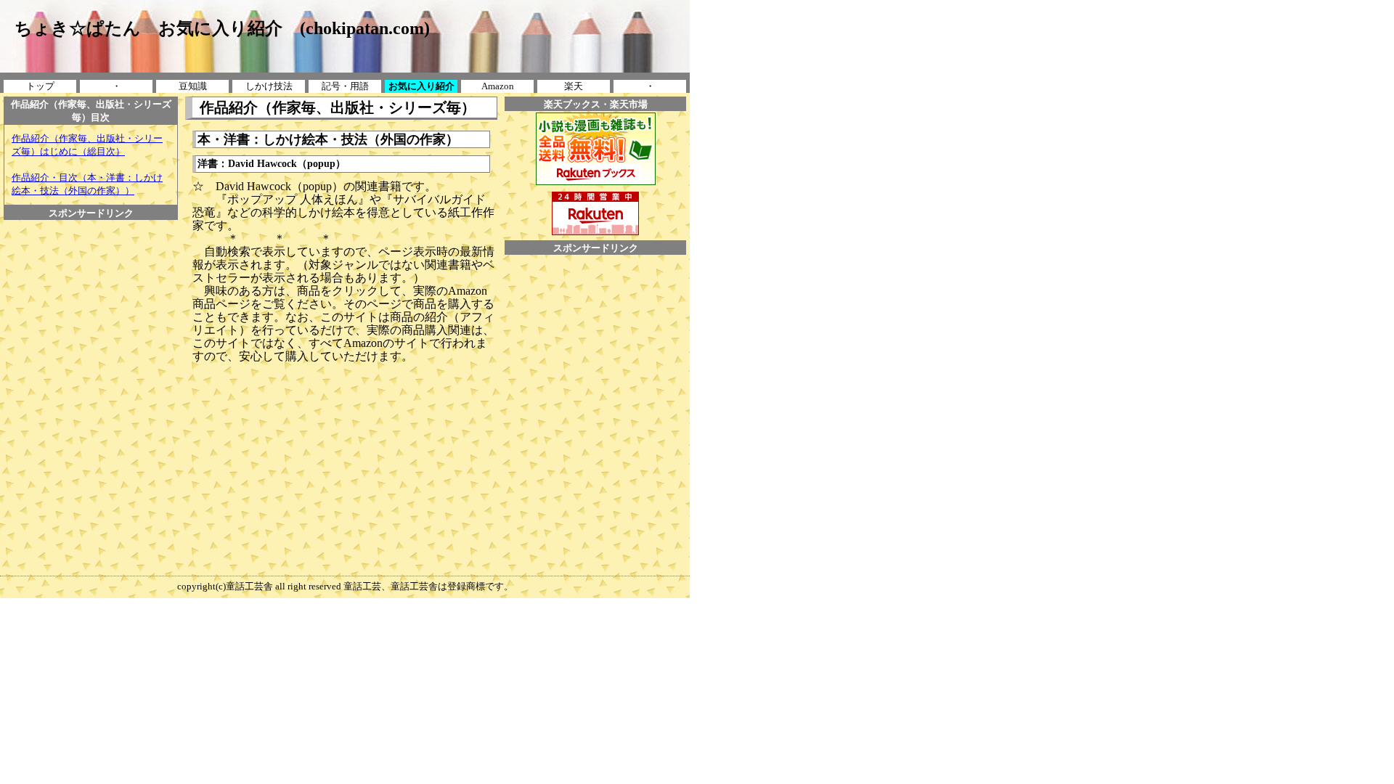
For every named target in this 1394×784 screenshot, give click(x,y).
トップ (40, 86)
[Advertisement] (90, 252)
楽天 (573, 86)
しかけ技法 (269, 86)
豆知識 (193, 86)
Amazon (497, 86)
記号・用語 (345, 86)
